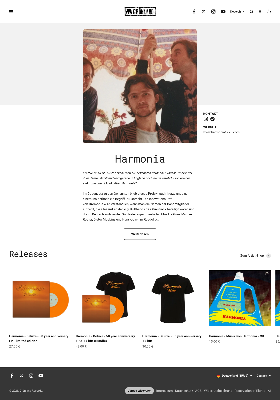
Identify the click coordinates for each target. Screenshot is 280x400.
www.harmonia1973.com (221, 132)
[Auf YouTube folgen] (223, 11)
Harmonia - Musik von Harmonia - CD (236, 336)
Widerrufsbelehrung (218, 391)
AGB (198, 391)
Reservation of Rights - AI (253, 391)
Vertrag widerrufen (139, 390)
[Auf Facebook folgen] (194, 11)
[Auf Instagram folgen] (213, 11)
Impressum (164, 391)
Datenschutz (184, 391)
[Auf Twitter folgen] (203, 11)
